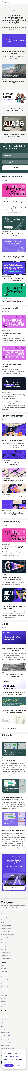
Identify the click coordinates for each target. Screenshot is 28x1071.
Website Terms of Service (7, 1048)
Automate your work (6, 942)
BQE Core (3, 1019)
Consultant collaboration (7, 934)
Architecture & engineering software (7, 1036)
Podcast (3, 1007)
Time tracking (4, 968)
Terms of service (5, 1045)
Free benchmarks (5, 989)
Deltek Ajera (4, 1022)
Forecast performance (6, 928)
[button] (25, 2)
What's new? (4, 979)
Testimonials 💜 (5, 1032)
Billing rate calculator (6, 1042)
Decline (19, 1065)
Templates (4, 1001)
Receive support (5, 937)
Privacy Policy (15, 1056)
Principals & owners (6, 949)
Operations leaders (6, 958)
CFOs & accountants (6, 955)
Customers (4, 995)
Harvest (3, 1016)
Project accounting (6, 925)
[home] (5, 2)
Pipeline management (6, 977)
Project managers (5, 952)
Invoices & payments (6, 965)
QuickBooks (4, 1014)
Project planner (5, 971)
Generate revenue (5, 940)
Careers (3, 1029)
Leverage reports (5, 931)
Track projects (4, 922)
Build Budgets (4, 917)
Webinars (3, 998)
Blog (2, 992)
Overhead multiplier (6, 1040)
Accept (9, 1065)
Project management (6, 974)
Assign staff (4, 920)
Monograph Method (6, 1004)
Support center (5, 987)
